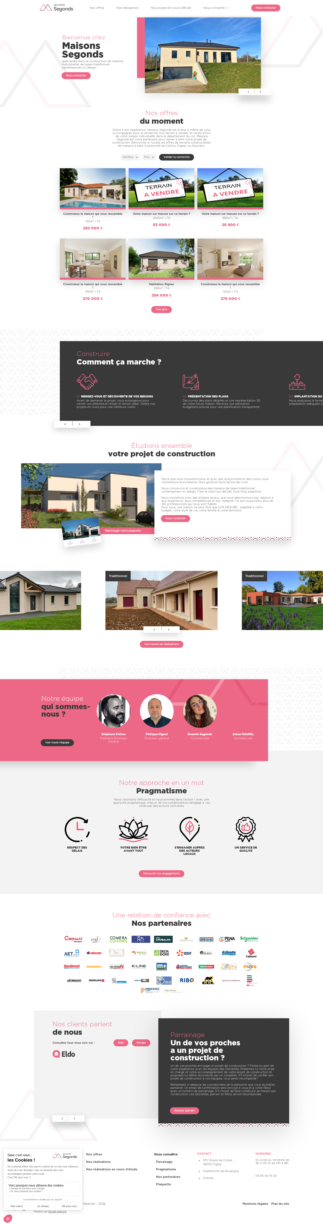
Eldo (121, 1042)
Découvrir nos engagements (161, 873)
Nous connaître (214, 8)
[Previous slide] (63, 424)
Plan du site (280, 1203)
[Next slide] (82, 424)
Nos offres (97, 8)
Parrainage (164, 1161)
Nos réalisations (127, 8)
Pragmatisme (166, 1169)
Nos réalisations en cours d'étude (111, 1169)
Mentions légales (255, 1203)
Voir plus (161, 309)
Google (141, 1042)
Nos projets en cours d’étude (171, 8)
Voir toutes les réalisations (161, 644)
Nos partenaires (168, 1176)
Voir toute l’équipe (57, 742)
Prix (147, 157)
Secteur (128, 157)
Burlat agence (57, 1211)
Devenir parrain (184, 1110)
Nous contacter (266, 8)
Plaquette (163, 1184)
